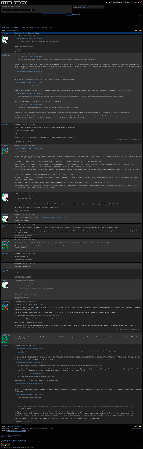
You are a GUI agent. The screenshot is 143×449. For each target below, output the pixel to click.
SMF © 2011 (10, 435)
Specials (32, 441)
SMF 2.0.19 (4, 435)
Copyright (3, 447)
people (40, 79)
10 (17, 30)
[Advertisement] (71, 21)
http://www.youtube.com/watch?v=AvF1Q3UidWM (53, 217)
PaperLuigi (5, 36)
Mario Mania (21, 441)
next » (140, 428)
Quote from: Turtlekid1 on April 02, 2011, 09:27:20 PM (29, 283)
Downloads (9, 441)
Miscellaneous (38, 441)
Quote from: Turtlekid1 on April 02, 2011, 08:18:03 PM (29, 196)
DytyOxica (82, 7)
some (36, 79)
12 (20, 30)
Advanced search (76, 14)
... (19, 30)
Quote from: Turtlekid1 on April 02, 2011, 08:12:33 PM (29, 148)
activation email (13, 7)
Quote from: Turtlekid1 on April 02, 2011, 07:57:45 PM (29, 38)
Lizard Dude (5, 263)
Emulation (27, 441)
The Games (4, 441)
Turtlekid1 (5, 124)
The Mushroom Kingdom (8, 440)
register (18, 6)
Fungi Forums (22, 440)
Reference (15, 441)
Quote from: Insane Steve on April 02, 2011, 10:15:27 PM (29, 348)
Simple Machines (17, 435)
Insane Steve (5, 54)
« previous (135, 428)
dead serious (33, 309)
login (14, 6)
